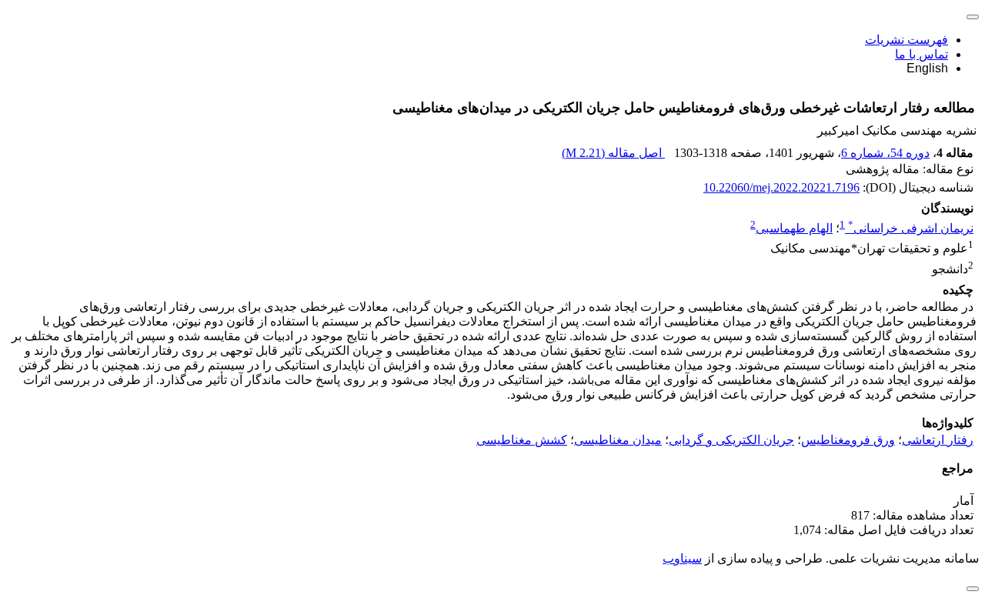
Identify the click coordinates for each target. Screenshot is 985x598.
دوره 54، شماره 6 (885, 152)
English (927, 68)
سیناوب (682, 558)
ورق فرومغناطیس (848, 439)
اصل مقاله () (613, 152)
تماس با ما (921, 54)
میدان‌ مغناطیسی (618, 439)
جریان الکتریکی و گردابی (731, 439)
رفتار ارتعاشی (937, 439)
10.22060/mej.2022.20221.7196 (781, 187)
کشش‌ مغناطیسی (521, 439)
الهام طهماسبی (794, 228)
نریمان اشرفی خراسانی (910, 228)
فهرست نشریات (906, 39)
